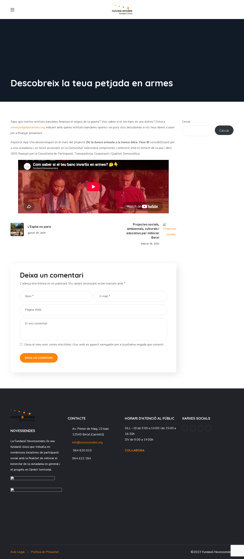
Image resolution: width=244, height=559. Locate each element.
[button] (232, 9)
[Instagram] (201, 428)
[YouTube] (193, 428)
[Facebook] (185, 428)
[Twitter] (208, 428)
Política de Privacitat (45, 552)
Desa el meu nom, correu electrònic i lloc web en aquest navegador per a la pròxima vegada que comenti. (94, 344)
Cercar (186, 122)
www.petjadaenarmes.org (27, 127)
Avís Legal (17, 552)
